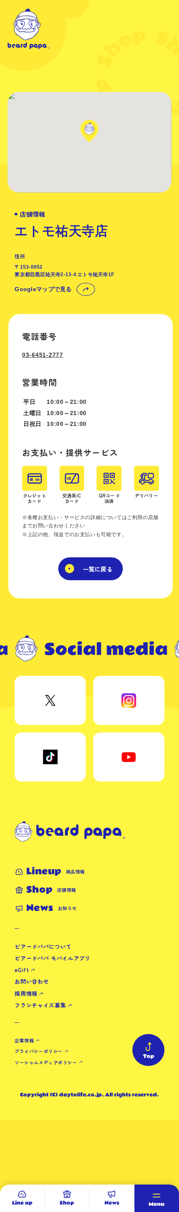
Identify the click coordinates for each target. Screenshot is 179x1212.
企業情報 (24, 1040)
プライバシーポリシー (39, 1051)
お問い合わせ (32, 981)
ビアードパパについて (43, 946)
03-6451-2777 (42, 354)
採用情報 (26, 993)
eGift (22, 970)
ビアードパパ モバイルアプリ (52, 958)
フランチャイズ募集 (40, 1005)
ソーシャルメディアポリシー (46, 1062)
